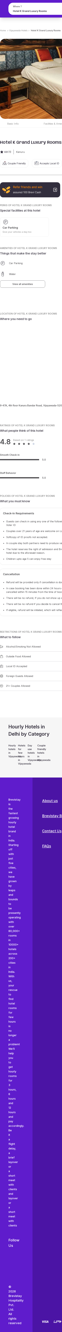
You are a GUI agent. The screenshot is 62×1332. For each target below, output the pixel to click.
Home (3, 30)
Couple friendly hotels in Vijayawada (40, 753)
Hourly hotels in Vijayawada (11, 751)
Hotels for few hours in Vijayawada (21, 754)
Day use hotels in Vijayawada (31, 753)
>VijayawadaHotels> (18, 30)
